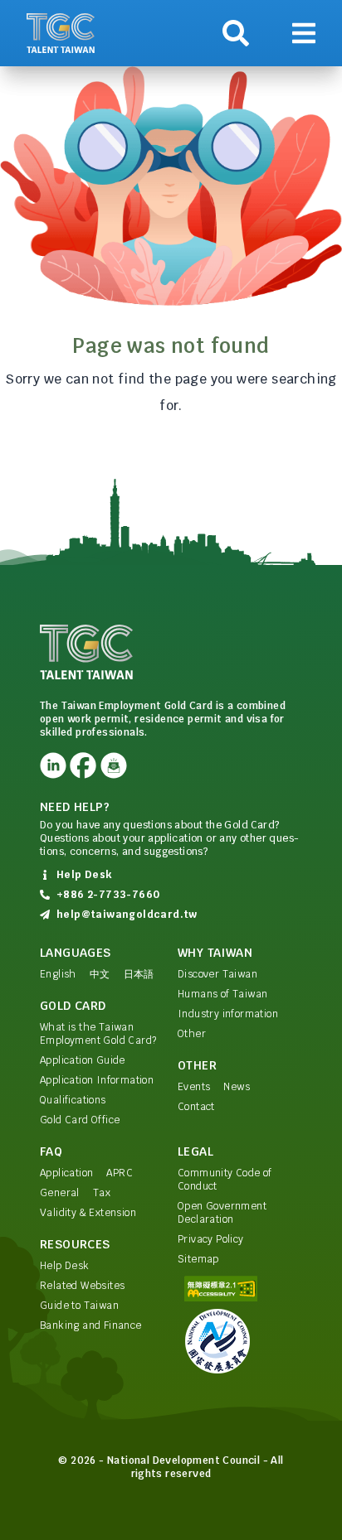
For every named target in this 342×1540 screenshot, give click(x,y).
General (60, 1193)
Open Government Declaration (222, 1213)
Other (192, 1033)
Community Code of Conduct (225, 1179)
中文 (100, 974)
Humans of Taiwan (222, 994)
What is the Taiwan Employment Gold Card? (98, 1034)
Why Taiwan (215, 952)
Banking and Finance (91, 1325)
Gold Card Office (80, 1120)
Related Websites (82, 1285)
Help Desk (65, 1265)
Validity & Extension (88, 1212)
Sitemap (198, 1259)
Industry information (228, 1014)
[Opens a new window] (53, 765)
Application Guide (82, 1060)
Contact (196, 1106)
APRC (119, 1173)
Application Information (97, 1080)
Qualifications (73, 1100)
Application (66, 1173)
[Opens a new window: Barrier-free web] (240, 1288)
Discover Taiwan (217, 974)
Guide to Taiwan (79, 1305)
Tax (101, 1193)
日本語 (139, 974)
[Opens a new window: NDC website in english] (240, 1341)
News (236, 1086)
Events (194, 1086)
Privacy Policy (211, 1239)
